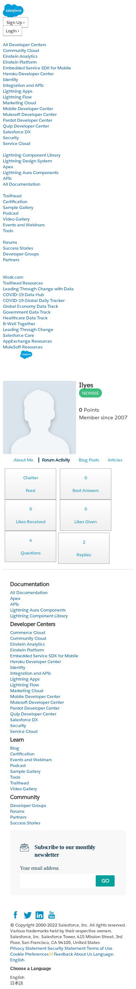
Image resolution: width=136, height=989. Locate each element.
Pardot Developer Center (27, 120)
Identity (10, 79)
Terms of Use (99, 948)
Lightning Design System (27, 161)
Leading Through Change (28, 329)
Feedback (63, 954)
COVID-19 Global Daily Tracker (34, 300)
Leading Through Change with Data (38, 289)
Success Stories (18, 248)
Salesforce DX (16, 132)
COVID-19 (13, 271)
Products (12, 39)
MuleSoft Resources (22, 347)
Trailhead (12, 196)
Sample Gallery (18, 207)
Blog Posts (89, 460)
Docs (8, 149)
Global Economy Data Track (30, 306)
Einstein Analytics (20, 56)
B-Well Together (19, 323)
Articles (115, 460)
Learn (9, 190)
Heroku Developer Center (28, 73)
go (105, 880)
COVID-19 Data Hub (23, 294)
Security (11, 137)
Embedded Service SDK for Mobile (37, 68)
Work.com (13, 277)
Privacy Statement (29, 948)
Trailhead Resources (23, 283)
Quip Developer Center (26, 126)
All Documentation (21, 184)
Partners (11, 260)
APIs (7, 178)
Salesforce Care (18, 335)
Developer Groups (21, 254)
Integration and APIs (23, 85)
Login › (12, 31)
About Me (23, 460)
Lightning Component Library (32, 155)
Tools (8, 230)
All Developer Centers (24, 44)
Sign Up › (16, 22)
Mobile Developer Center (28, 108)
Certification (15, 201)
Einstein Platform (20, 62)
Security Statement (67, 948)
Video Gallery (16, 219)
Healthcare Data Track (25, 318)
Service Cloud (16, 143)
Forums (10, 242)
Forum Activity (56, 460)
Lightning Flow (17, 97)
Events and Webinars (24, 225)
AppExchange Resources (27, 341)
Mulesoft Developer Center (30, 114)
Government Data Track (26, 312)
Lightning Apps (17, 91)
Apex (8, 167)
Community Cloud (21, 50)
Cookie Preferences (30, 954)
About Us (83, 954)
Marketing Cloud (19, 103)
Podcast (10, 213)
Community (15, 236)
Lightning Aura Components (30, 172)
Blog (7, 265)
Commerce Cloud (27, 632)
